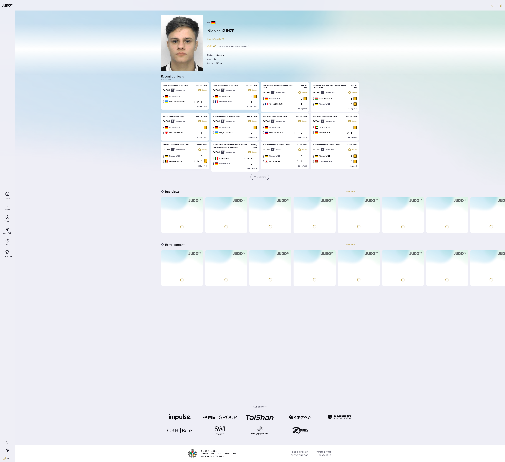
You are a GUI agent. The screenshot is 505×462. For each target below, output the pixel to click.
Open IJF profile (214, 39)
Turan (325, 99)
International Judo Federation (219, 453)
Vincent (275, 104)
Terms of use (324, 452)
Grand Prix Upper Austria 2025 (276, 145)
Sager (324, 127)
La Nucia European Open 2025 (176, 145)
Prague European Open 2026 (175, 85)
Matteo (224, 158)
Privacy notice (299, 455)
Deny (175, 161)
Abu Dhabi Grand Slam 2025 (275, 116)
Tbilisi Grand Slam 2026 (173, 116)
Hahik (177, 102)
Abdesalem (225, 102)
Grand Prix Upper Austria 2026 (226, 116)
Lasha (176, 133)
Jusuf (325, 161)
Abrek (276, 133)
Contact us (325, 455)
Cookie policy (300, 452)
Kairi (274, 161)
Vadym (226, 133)
